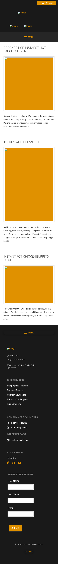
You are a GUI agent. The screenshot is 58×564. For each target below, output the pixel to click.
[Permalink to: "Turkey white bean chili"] (29, 184)
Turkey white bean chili (22, 142)
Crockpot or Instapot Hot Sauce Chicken (25, 49)
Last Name (14, 494)
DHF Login (49, 3)
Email (11, 508)
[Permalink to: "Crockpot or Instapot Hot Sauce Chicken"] (29, 83)
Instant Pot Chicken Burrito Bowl (26, 258)
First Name (14, 481)
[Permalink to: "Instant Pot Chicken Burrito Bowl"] (29, 284)
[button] (29, 37)
